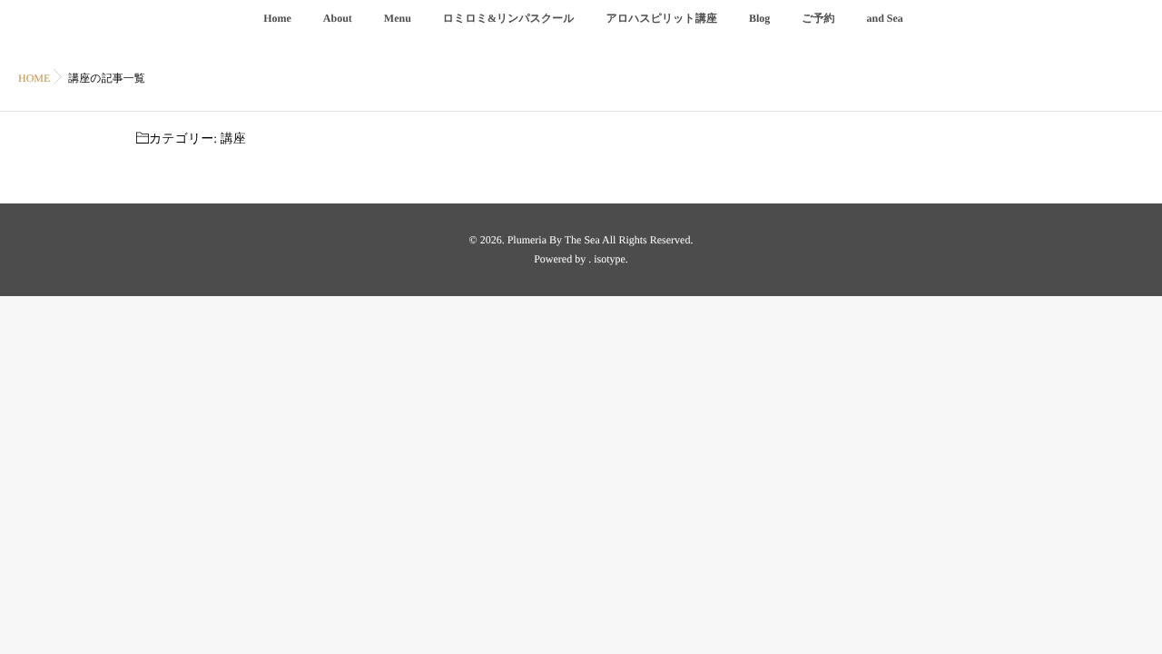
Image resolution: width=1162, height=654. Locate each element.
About (337, 18)
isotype (609, 259)
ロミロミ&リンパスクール (509, 18)
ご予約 (818, 18)
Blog (759, 18)
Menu (397, 18)
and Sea (885, 18)
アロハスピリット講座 (661, 18)
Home (277, 18)
